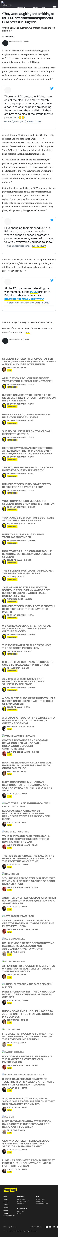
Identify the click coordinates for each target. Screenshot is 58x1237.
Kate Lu (11, 577)
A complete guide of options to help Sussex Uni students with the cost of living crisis (28, 701)
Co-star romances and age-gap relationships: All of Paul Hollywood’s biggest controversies (25, 744)
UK (9, 370)
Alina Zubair (13, 668)
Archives (20, 1203)
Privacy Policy (22, 1201)
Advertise (21, 1199)
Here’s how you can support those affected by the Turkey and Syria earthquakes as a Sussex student (27, 451)
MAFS (24, 794)
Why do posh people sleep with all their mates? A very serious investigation (27, 1059)
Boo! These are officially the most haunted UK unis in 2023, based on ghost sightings (27, 765)
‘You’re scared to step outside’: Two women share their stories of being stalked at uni (28, 881)
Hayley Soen (13, 794)
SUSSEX (12, 387)
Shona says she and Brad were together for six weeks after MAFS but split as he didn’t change (28, 1082)
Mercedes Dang (15, 599)
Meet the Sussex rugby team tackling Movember (23, 536)
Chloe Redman (14, 560)
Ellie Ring (12, 952)
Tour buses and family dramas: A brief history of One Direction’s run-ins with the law (26, 839)
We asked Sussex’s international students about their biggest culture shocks (26, 628)
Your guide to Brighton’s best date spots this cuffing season (28, 519)
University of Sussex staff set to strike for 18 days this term (26, 485)
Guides (31, 507)
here (28, 332)
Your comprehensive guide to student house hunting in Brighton (28, 502)
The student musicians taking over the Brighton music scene (27, 572)
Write (35, 7)
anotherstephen (16, 727)
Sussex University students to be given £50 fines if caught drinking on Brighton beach (29, 398)
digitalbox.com (12, 1227)
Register (20, 1211)
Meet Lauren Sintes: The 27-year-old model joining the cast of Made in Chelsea (28, 994)
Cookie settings (42, 1203)
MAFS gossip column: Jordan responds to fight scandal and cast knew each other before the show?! (27, 786)
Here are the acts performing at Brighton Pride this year (26, 416)
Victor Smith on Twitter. (41, 322)
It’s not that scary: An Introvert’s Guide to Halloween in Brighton (27, 663)
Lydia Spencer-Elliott (18, 752)
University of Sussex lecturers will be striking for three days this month (28, 609)
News (26, 42)
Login (19, 1213)
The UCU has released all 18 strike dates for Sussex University (27, 469)
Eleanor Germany (16, 384)
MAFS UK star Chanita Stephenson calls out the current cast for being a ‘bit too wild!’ (27, 1124)
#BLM (34, 291)
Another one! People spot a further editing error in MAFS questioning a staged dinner (29, 900)
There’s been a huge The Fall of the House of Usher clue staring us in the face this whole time (28, 858)
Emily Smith (13, 368)
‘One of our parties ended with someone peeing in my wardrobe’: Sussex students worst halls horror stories (26, 591)
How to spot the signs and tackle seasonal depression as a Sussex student (27, 554)
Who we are (40, 1199)
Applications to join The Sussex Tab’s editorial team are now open (27, 380)
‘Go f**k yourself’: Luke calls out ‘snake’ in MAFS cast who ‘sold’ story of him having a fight (26, 1143)
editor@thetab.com (36, 1227)
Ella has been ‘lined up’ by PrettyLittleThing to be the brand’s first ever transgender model (26, 814)
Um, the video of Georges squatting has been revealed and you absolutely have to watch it (28, 946)
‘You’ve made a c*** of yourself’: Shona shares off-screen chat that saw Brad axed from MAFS (28, 1101)
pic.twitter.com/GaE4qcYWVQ (24, 298)
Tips (43, 7)
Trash (35, 845)
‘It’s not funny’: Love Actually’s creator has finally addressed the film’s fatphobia (28, 923)
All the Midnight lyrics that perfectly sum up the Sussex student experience (23, 681)
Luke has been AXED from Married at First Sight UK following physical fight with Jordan (28, 1163)
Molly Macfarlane (16, 524)
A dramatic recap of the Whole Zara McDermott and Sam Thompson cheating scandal (28, 720)
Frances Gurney (15, 42)
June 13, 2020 (34, 121)
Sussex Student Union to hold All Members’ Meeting (27, 432)
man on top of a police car (33, 159)
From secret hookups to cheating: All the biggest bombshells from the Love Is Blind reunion (27, 1036)
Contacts (39, 1201)
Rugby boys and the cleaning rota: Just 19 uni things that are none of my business (28, 1014)
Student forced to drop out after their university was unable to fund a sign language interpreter (29, 361)
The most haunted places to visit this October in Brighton (26, 646)
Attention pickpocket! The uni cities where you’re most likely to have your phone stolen (28, 968)
